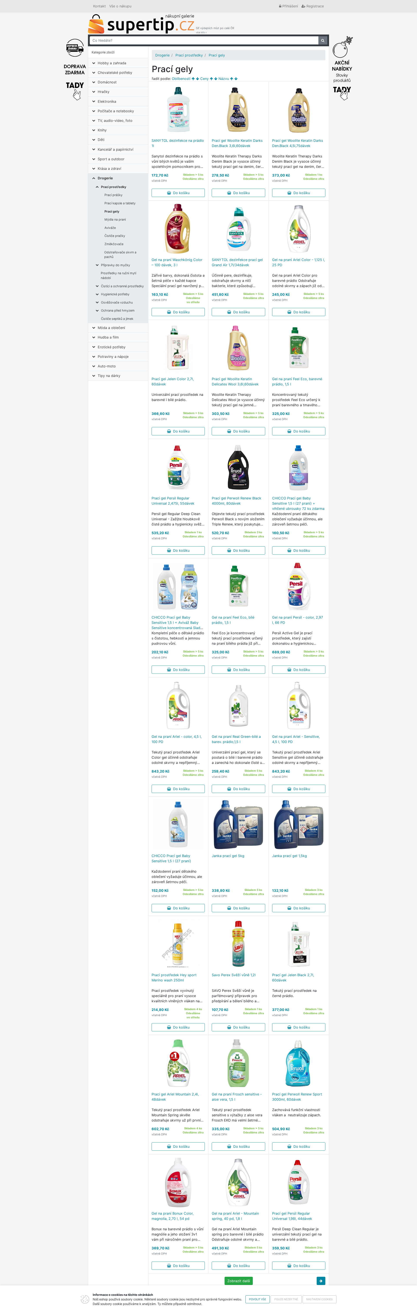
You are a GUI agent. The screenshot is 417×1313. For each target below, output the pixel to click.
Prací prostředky (113, 187)
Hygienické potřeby (115, 294)
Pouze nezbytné (286, 1299)
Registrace (314, 6)
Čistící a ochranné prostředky (122, 286)
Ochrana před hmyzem (118, 310)
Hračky (103, 91)
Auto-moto (107, 366)
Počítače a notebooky (116, 111)
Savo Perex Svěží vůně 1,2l (234, 975)
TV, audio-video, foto (115, 120)
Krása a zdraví (109, 168)
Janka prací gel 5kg (228, 856)
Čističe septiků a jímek (117, 318)
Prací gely (111, 211)
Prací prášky (113, 195)
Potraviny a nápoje (113, 356)
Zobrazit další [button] (238, 1281)
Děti (101, 139)
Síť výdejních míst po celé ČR (215, 30)
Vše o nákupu (120, 6)
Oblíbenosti (181, 78)
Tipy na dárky (109, 375)
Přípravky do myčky (115, 265)
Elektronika (107, 101)
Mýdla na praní (115, 219)
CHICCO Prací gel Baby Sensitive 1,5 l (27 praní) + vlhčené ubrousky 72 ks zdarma (298, 503)
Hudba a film (108, 337)
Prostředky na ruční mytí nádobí (118, 275)
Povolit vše (257, 1299)
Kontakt (99, 6)
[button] (321, 1281)
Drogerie (105, 178)
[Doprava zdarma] (75, 67)
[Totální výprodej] (342, 67)
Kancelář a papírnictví (115, 149)
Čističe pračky (114, 236)
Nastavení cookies (319, 1299)
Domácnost (107, 82)
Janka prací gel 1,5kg (289, 856)
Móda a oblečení (111, 327)
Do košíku (180, 193)
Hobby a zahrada (112, 63)
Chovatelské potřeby (115, 72)
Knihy (102, 130)
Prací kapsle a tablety (120, 203)
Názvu (223, 78)
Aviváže (110, 228)
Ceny (204, 78)
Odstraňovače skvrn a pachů (120, 254)
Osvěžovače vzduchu (117, 302)
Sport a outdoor (111, 159)
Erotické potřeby (112, 347)
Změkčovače (113, 244)
